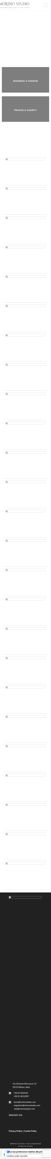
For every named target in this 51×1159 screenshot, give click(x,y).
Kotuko (30, 1146)
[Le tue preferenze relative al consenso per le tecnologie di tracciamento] (4, 1154)
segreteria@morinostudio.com (27, 1105)
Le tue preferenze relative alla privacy (28, 1151)
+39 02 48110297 (21, 1096)
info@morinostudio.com (24, 1109)
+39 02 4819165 (21, 1093)
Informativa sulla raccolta (15, 1156)
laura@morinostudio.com (25, 1102)
